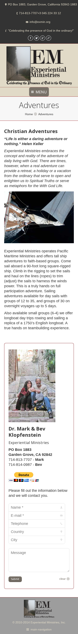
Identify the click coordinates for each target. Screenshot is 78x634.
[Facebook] (30, 38)
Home (29, 114)
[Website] (48, 38)
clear (62, 578)
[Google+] (42, 38)
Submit (15, 579)
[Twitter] (36, 38)
